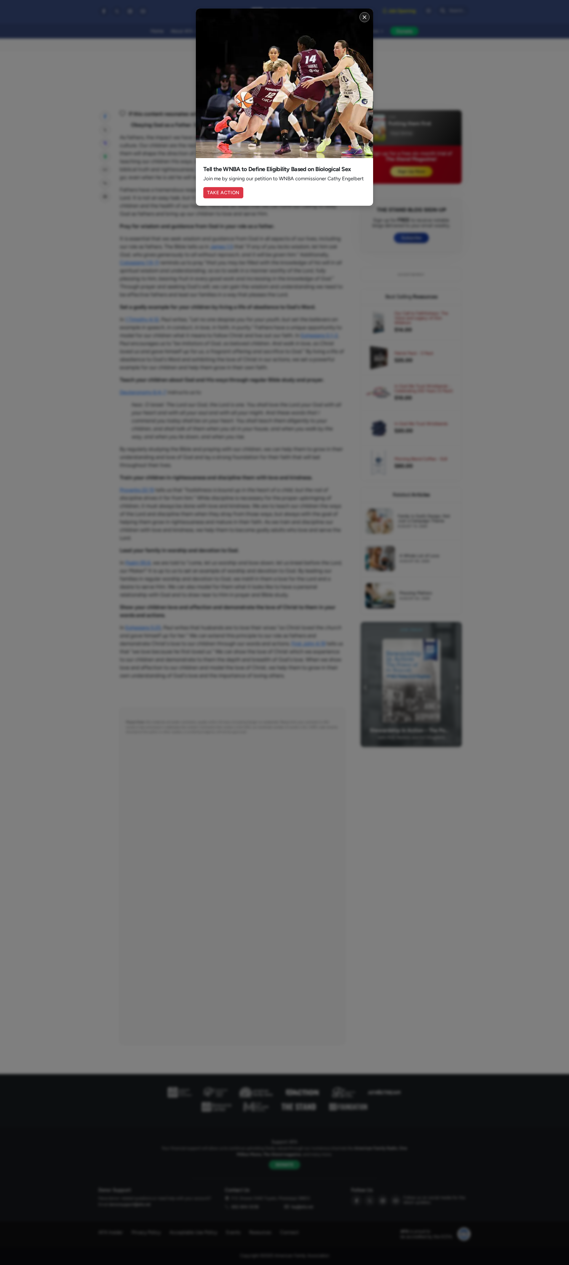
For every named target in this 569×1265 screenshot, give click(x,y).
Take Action (223, 192)
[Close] (364, 17)
